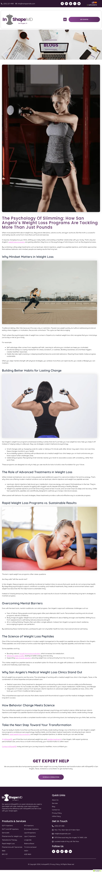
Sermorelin (5, 833)
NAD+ (26, 851)
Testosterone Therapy (9, 840)
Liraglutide (27, 840)
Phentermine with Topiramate (12, 847)
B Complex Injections (31, 829)
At (7, 739)
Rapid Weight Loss (8, 843)
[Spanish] (95, 2)
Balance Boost (29, 843)
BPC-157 (5, 854)
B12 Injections (29, 825)
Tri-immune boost (30, 847)
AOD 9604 (27, 854)
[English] (93, 2)
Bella (3, 851)
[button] (65, 19)
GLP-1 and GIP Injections (10, 829)
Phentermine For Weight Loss (12, 836)
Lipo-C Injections (30, 836)
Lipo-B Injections (30, 833)
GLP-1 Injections (7, 825)
